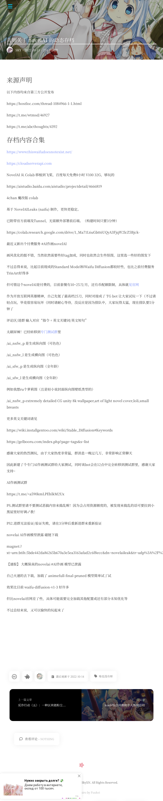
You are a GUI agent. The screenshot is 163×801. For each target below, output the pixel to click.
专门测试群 (49, 331)
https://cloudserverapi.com (29, 163)
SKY (18, 50)
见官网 (134, 284)
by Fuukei (93, 792)
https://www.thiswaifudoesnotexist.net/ (39, 151)
